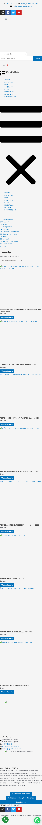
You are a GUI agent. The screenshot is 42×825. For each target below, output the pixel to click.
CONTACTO (8, 87)
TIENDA (7, 79)
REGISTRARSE (9, 92)
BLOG (6, 84)
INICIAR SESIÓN (10, 97)
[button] (21, 146)
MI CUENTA (8, 94)
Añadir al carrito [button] (7, 317)
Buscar (37, 58)
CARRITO (7, 89)
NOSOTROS (8, 82)
